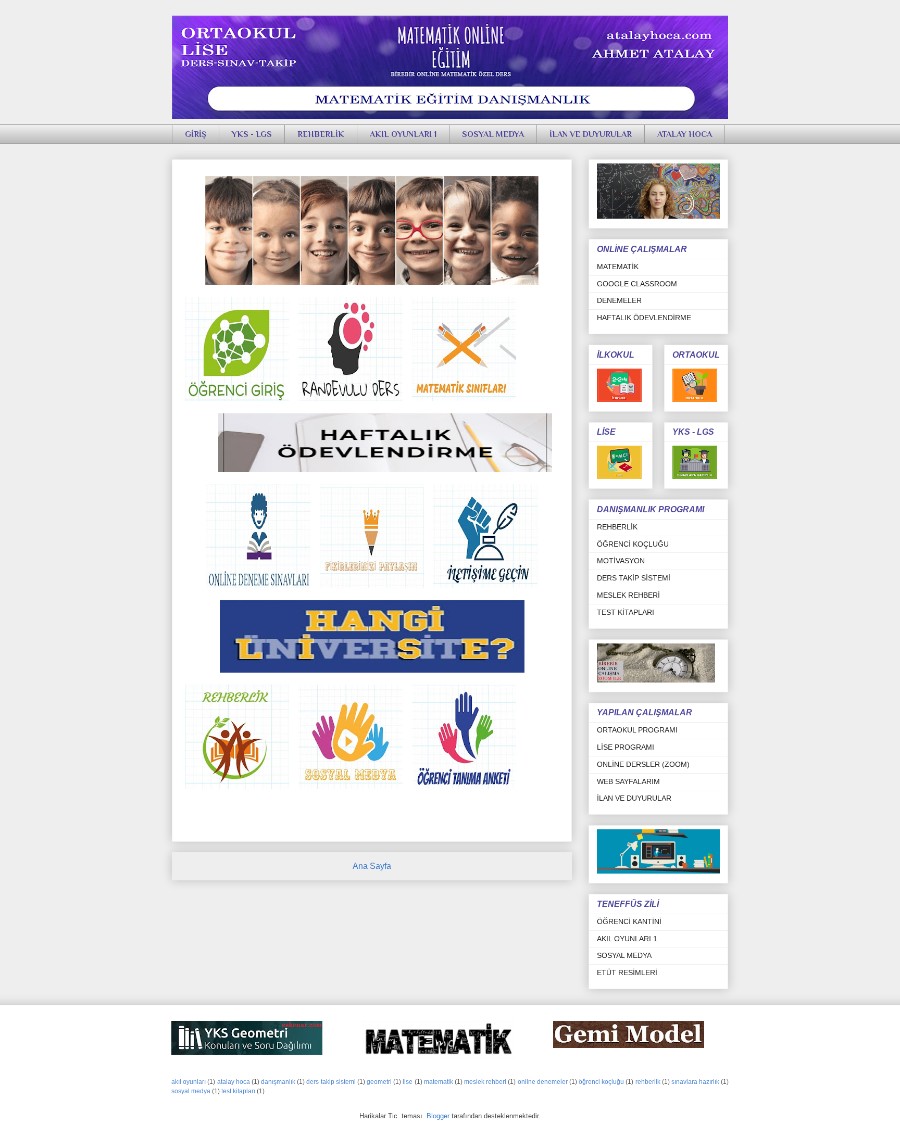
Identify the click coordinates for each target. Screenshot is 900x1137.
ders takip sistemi (330, 1081)
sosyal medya (190, 1091)
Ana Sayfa (372, 866)
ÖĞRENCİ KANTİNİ (629, 921)
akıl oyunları (188, 1081)
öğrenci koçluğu (601, 1081)
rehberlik (647, 1081)
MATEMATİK (618, 266)
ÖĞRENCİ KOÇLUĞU (633, 544)
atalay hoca (233, 1081)
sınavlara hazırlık (695, 1081)
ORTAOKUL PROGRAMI (637, 730)
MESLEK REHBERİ (628, 595)
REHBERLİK (320, 134)
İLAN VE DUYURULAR (590, 134)
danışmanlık (278, 1081)
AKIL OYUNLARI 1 (403, 134)
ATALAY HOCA (684, 134)
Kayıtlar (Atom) (384, 892)
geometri (379, 1081)
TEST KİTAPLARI (625, 612)
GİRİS (185, 162)
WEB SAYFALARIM (628, 781)
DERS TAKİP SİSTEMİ (633, 578)
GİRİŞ (195, 134)
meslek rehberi (485, 1081)
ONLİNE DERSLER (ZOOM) (643, 764)
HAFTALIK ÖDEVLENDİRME (644, 317)
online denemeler (543, 1081)
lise (408, 1081)
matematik (438, 1081)
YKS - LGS (252, 134)
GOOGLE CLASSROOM (637, 284)
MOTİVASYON (621, 561)
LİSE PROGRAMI (625, 747)
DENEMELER (619, 300)
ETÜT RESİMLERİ (627, 972)
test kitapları (238, 1091)
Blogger (438, 1116)
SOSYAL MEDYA (493, 134)
